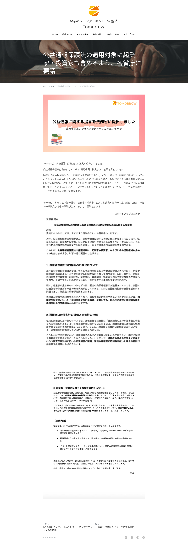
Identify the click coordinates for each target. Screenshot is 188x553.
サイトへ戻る (50, 537)
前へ (46, 524)
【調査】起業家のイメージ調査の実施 (114, 527)
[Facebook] (126, 537)
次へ (97, 524)
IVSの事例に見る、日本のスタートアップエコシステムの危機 (67, 528)
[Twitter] (132, 537)
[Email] (143, 537)
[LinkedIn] (137, 537)
